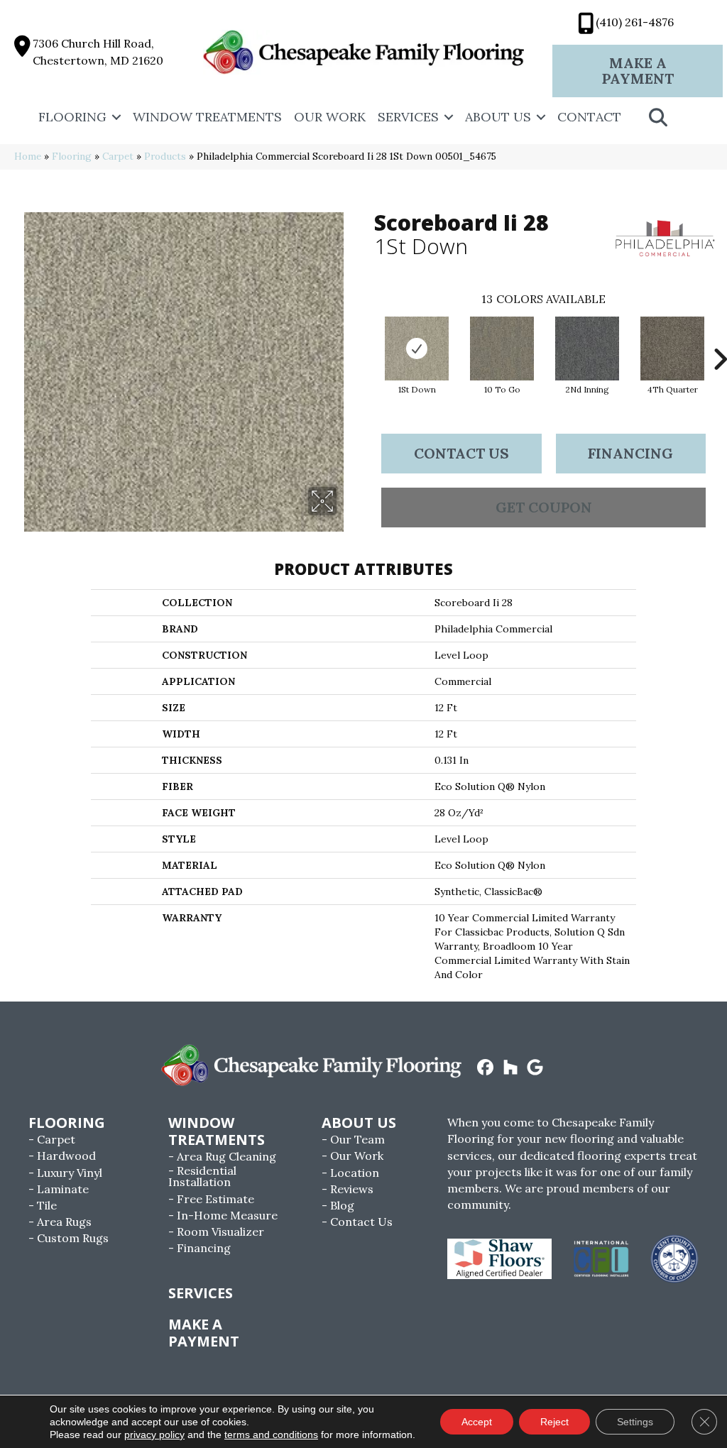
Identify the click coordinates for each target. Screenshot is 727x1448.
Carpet (117, 156)
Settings (635, 1421)
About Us (498, 117)
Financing (630, 453)
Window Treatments (207, 117)
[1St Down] (416, 348)
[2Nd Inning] (587, 348)
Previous (367, 338)
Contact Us (461, 453)
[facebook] (486, 1068)
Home (27, 156)
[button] (116, 117)
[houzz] (511, 1068)
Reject (554, 1421)
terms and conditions (271, 1434)
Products (165, 156)
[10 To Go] (501, 348)
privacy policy (154, 1434)
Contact (589, 117)
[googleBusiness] (535, 1068)
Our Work (330, 117)
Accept (476, 1421)
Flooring (72, 117)
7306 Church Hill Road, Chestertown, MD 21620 (98, 51)
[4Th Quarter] (672, 348)
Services (408, 117)
